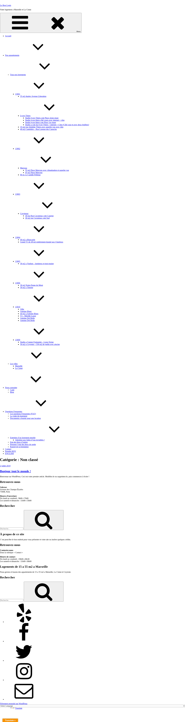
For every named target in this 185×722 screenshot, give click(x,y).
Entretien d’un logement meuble (22, 438)
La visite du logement (18, 416)
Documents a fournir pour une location (25, 418)
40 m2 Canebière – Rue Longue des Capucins (38, 129)
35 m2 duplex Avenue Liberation (33, 96)
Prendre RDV (10, 451)
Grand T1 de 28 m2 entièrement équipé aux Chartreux (41, 242)
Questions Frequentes (13, 411)
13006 (17, 283)
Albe (22, 309)
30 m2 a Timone (26, 287)
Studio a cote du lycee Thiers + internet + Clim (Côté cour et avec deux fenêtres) (57, 125)
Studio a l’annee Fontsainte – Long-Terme (37, 342)
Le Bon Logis (5, 5)
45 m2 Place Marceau (33, 172)
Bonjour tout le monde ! (15, 471)
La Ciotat (19, 368)
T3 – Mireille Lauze (28, 316)
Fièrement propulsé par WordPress (13, 704)
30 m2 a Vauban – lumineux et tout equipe (37, 264)
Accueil (8, 36)
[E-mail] (24, 699)
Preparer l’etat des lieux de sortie (23, 444)
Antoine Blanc (26, 311)
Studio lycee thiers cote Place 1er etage (40, 122)
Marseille (18, 366)
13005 (17, 261)
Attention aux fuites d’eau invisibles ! (30, 440)
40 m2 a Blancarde (27, 240)
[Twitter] (24, 660)
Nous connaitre (11, 388)
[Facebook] (24, 641)
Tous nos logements (18, 75)
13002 (17, 149)
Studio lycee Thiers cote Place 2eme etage (42, 118)
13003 (17, 194)
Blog (12, 392)
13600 (17, 340)
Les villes (14, 364)
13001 (17, 94)
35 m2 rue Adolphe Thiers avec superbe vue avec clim (41, 127)
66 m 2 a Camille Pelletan (30, 175)
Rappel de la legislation (19, 447)
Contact (8, 449)
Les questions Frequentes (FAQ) (23, 414)
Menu (79, 31)
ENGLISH (9, 453)
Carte (12, 390)
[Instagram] (24, 680)
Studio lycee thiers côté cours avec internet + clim (44, 120)
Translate (18, 708)
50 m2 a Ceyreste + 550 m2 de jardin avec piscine (40, 344)
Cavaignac (24, 213)
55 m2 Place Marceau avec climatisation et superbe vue (47, 170)
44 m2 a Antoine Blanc (29, 314)
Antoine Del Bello (27, 318)
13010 (17, 307)
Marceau (23, 168)
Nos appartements (12, 55)
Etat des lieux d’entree (19, 442)
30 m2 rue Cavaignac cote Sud (37, 218)
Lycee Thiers (25, 116)
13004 (17, 237)
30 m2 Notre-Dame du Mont (31, 285)
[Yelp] (24, 622)
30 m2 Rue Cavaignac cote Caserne (39, 216)
